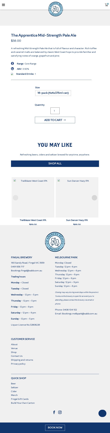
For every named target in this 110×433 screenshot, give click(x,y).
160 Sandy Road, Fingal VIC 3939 (27, 262)
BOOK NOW (55, 427)
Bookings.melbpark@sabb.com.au (79, 313)
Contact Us (17, 356)
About (14, 344)
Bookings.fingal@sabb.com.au (26, 270)
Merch (14, 395)
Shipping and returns (22, 360)
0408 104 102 (70, 309)
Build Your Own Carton (23, 403)
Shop (13, 352)
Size (37, 87)
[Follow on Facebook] (54, 412)
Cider (14, 391)
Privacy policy (18, 364)
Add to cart (53, 120)
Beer (13, 383)
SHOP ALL (55, 163)
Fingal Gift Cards (20, 399)
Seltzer (14, 387)
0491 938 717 (17, 266)
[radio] (53, 93)
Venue (14, 348)
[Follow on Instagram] (60, 412)
